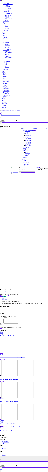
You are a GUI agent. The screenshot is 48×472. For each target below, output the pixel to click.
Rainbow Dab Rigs (7, 6)
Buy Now (5, 296)
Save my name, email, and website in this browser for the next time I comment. (11, 327)
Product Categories (4, 2)
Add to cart (2, 296)
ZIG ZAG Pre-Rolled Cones (8, 13)
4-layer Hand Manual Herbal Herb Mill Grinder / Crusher (9, 379)
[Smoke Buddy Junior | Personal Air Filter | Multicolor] (17, 419)
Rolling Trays (5, 23)
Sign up (47, 128)
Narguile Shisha (7, 5)
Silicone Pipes (5, 83)
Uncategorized (35, 128)
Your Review (1, 323)
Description (3, 298)
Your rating (2, 317)
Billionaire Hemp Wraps (8, 14)
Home (1, 112)
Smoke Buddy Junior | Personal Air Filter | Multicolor (8, 423)
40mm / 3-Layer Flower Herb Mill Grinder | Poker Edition (9, 401)
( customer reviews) (3, 291)
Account (1, 114)
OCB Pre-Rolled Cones (8, 12)
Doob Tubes (6, 26)
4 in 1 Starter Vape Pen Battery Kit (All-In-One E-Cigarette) (9, 430)
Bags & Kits (6, 25)
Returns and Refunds (4, 447)
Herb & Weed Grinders (6, 21)
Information (3, 33)
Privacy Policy (5, 37)
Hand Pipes (4, 60)
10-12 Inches (5, 86)
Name (1, 324)
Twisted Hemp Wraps (7, 16)
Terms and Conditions (6, 38)
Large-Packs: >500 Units (6, 95)
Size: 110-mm (6, 20)
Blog (4, 36)
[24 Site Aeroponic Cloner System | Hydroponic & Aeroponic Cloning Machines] (19, 353)
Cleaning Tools (5, 31)
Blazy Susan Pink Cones (6, 90)
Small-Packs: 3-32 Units (8, 17)
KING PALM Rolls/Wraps (8, 15)
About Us (4, 34)
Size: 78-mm (6, 19)
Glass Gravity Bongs (7, 43)
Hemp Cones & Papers (6, 11)
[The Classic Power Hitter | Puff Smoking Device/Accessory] (0, 331)
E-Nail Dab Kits (7, 28)
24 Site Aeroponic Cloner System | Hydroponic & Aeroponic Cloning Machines (12, 357)
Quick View (1, 333)
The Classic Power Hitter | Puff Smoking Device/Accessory (9, 335)
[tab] (25, 298)
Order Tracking (4, 455)
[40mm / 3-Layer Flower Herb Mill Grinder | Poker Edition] (17, 397)
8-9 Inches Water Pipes (8, 9)
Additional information (5, 299)
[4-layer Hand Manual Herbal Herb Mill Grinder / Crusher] (17, 375)
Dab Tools (4, 27)
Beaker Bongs (6, 7)
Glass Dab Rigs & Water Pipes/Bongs (8, 4)
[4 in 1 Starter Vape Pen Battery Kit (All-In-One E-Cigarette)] (11, 426)
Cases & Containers (7, 65)
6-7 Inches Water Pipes (8, 8)
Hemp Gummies (5, 29)
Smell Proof (6, 24)
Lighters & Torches (5, 30)
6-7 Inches (4, 84)
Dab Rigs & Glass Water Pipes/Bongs (6, 440)
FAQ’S (4, 77)
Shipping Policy (5, 35)
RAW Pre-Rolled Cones (6, 88)
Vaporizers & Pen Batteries (6, 3)
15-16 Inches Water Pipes (8, 10)
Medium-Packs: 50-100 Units (8, 18)
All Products (3, 32)
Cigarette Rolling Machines (6, 22)
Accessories (4, 70)
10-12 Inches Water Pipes (8, 48)
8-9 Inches (4, 85)
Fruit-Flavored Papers (6, 93)
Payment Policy (4, 449)
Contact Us (3, 39)
